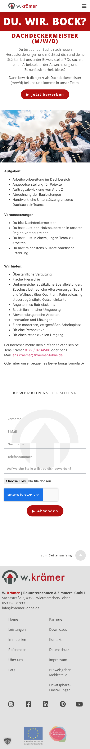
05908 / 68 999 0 (14, 603)
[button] (84, 6)
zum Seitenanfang (56, 555)
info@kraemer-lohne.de (20, 608)
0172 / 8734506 (37, 350)
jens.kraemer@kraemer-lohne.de (37, 355)
